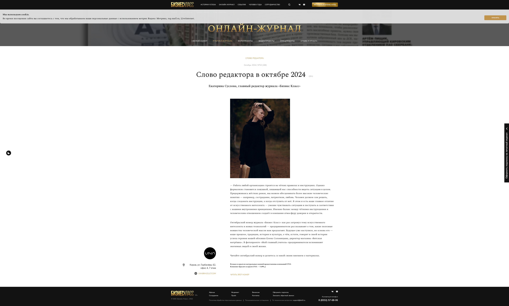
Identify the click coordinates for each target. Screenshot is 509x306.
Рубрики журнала (222, 41)
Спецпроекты (287, 41)
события (242, 5)
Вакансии (256, 292)
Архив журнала (308, 41)
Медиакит (235, 292)
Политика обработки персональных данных (225, 300)
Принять (495, 18)
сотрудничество (272, 5)
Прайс (233, 295)
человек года (255, 5)
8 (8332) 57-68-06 (328, 300)
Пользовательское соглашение (257, 300)
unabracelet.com (207, 273)
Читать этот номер (239, 274)
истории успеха (208, 5)
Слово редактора (254, 58)
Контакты (256, 295)
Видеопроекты (266, 41)
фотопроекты (245, 41)
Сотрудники (213, 295)
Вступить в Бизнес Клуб (325, 5)
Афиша (212, 292)
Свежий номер (199, 41)
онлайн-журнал (226, 5)
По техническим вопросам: (288, 300)
